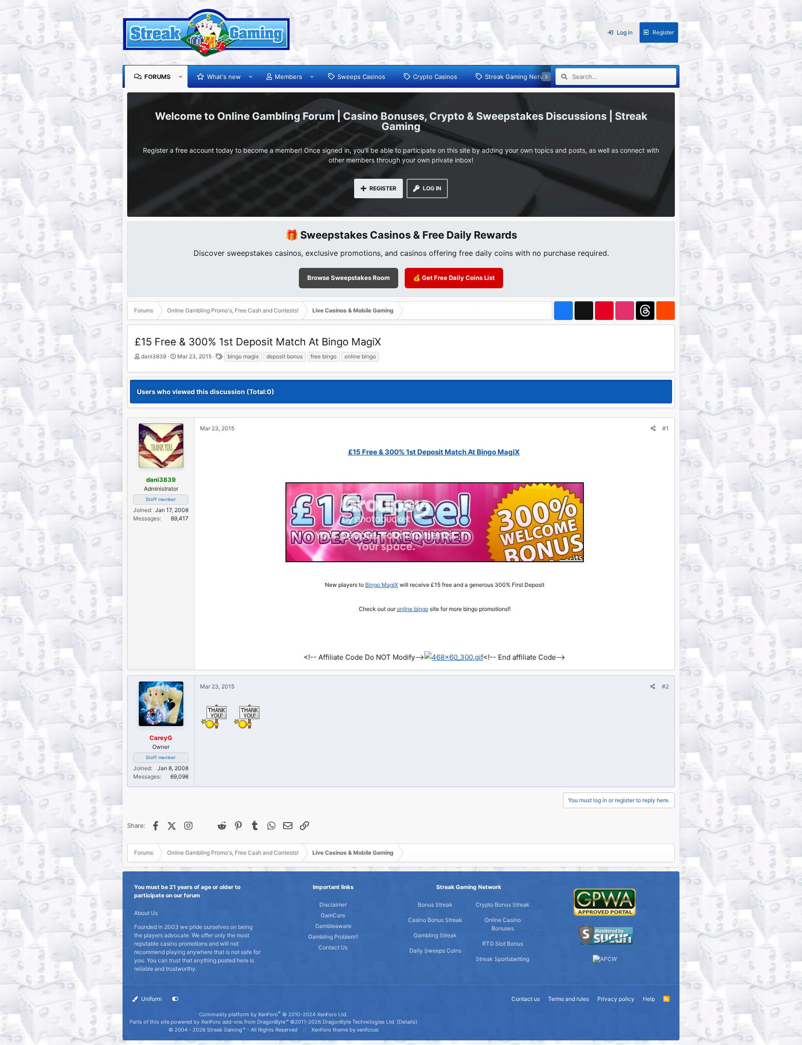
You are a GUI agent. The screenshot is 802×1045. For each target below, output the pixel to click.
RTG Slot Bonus (502, 943)
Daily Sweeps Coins (435, 950)
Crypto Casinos (435, 76)
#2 (665, 686)
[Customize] (175, 999)
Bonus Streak (435, 904)
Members (288, 76)
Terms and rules (568, 998)
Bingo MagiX (381, 584)
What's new (224, 76)
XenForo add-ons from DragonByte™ (245, 1022)
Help (649, 998)
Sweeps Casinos (361, 76)
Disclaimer (333, 904)
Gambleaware (333, 925)
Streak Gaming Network (519, 76)
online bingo (360, 356)
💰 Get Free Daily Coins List (454, 277)
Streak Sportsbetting (502, 958)
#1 (665, 428)
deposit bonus (284, 356)
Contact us (525, 998)
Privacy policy (615, 998)
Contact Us (333, 947)
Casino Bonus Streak (435, 919)
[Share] (653, 428)
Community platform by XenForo (273, 1014)
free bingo (323, 356)
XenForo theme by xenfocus (345, 1029)
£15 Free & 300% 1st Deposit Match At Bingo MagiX (434, 452)
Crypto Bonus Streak (503, 904)
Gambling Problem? (333, 936)
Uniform (151, 998)
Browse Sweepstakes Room (348, 277)
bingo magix (243, 356)
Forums (157, 76)
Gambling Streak (435, 935)
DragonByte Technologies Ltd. (359, 1022)
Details (407, 1022)
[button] (181, 76)
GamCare (333, 915)
